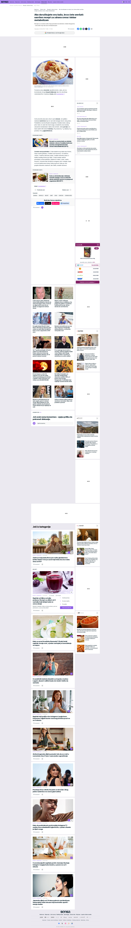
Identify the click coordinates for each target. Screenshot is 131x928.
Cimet (51, 195)
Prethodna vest (41, 190)
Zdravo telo (43, 9)
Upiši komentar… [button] (41, 423)
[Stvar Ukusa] (89, 917)
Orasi (56, 195)
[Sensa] (5, 2)
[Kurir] (41, 917)
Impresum (44, 920)
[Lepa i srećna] (70, 917)
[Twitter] (62, 923)
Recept (46, 195)
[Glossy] (65, 917)
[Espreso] (52, 917)
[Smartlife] (76, 917)
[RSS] (68, 923)
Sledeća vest (65, 190)
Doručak (61, 195)
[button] (71, 29)
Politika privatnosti (76, 920)
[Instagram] (65, 923)
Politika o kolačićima (67, 920)
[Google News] (72, 923)
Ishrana (35, 195)
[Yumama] (82, 917)
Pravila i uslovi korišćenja (52, 920)
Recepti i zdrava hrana (52, 9)
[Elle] (57, 917)
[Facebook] (59, 923)
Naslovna (36, 9)
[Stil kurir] (61, 917)
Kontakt (60, 920)
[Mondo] (47, 917)
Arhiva (87, 920)
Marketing (83, 920)
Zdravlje (41, 195)
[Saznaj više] (97, 331)
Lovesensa (41, 186)
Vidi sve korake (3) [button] (66, 607)
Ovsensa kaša (68, 195)
